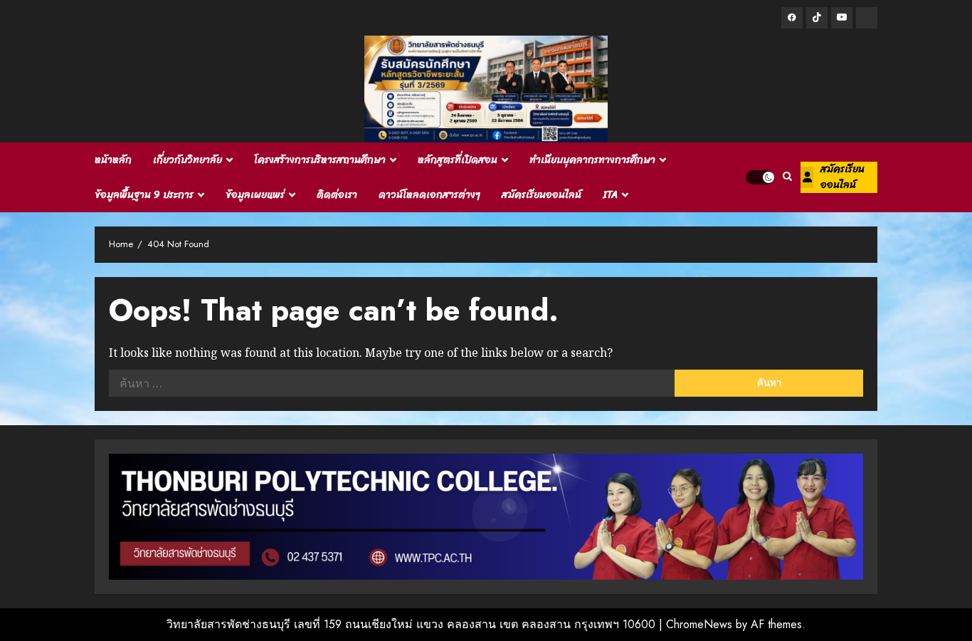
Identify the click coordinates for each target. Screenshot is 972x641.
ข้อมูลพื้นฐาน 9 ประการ (144, 195)
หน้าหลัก (113, 160)
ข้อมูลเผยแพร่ (255, 195)
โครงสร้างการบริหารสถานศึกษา (320, 160)
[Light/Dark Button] (760, 177)
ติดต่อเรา (337, 195)
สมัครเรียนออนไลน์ (541, 195)
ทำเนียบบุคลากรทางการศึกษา (592, 160)
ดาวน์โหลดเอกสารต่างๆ (429, 195)
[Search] (787, 177)
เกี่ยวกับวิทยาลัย (187, 160)
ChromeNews (699, 624)
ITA (610, 195)
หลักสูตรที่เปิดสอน (457, 160)
